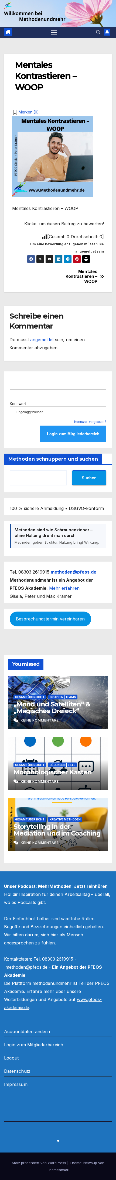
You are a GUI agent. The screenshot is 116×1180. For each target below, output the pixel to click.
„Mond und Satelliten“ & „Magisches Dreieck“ (51, 707)
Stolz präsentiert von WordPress (39, 1163)
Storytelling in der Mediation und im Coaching (57, 830)
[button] (98, 32)
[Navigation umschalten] (54, 32)
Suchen (89, 477)
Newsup (90, 1163)
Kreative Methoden (65, 819)
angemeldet (42, 339)
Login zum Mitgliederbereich (33, 1044)
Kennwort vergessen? (90, 421)
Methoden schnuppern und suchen (53, 459)
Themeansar (57, 1170)
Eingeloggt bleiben (29, 411)
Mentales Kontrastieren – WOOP (81, 276)
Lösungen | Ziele (62, 765)
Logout (11, 1058)
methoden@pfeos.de (26, 967)
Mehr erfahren (64, 588)
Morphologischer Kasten (52, 772)
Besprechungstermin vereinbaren (50, 619)
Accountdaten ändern (27, 1031)
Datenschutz (17, 1071)
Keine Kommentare (40, 720)
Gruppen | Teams (63, 697)
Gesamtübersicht (30, 697)
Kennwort (18, 403)
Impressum (16, 1084)
